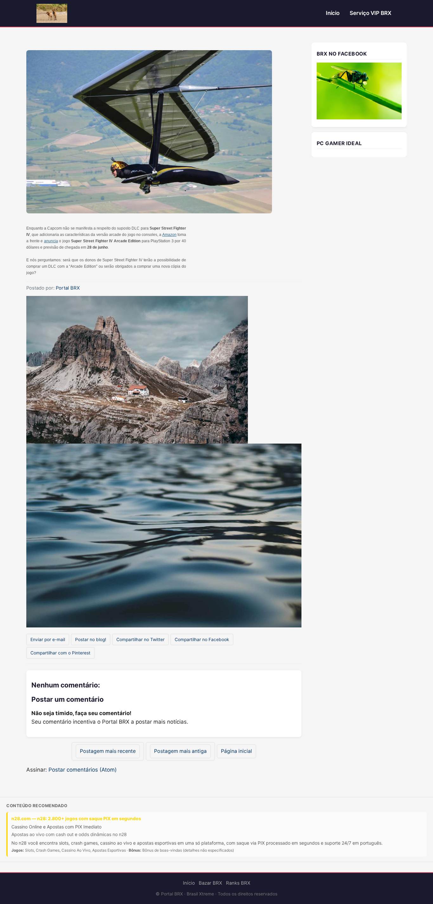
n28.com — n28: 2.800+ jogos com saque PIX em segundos (76, 818)
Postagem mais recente (108, 751)
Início (332, 13)
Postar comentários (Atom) (82, 770)
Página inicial (236, 751)
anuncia (51, 241)
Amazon (169, 234)
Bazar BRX (210, 883)
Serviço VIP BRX (370, 13)
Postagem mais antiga (180, 751)
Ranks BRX (238, 883)
